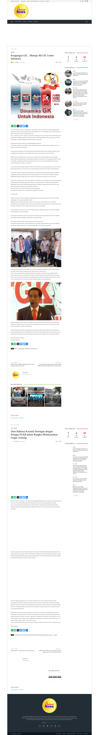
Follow (76, 56)
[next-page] (14, 409)
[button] (86, 21)
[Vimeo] (85, 1)
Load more (76, 119)
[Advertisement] (49, 35)
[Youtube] (87, 1)
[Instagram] (82, 1)
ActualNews (16, 62)
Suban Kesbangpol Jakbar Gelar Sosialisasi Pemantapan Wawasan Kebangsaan (19, 404)
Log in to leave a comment (17, 417)
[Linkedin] (47, 726)
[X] (84, 1)
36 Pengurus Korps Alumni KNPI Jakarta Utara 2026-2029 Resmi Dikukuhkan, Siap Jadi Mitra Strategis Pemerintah (36, 403)
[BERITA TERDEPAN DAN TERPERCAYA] (21, 11)
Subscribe (85, 56)
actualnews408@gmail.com (51, 722)
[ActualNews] (12, 62)
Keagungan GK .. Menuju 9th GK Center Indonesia (27, 348)
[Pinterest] (51, 726)
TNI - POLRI (53, 395)
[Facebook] (80, 1)
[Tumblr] (55, 726)
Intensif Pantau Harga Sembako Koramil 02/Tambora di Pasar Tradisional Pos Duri (80, 104)
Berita (15, 48)
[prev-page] (12, 409)
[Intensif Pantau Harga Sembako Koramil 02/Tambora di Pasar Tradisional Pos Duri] (68, 103)
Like (68, 56)
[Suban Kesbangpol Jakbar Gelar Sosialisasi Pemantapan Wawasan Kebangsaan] (19, 397)
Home (12, 48)
